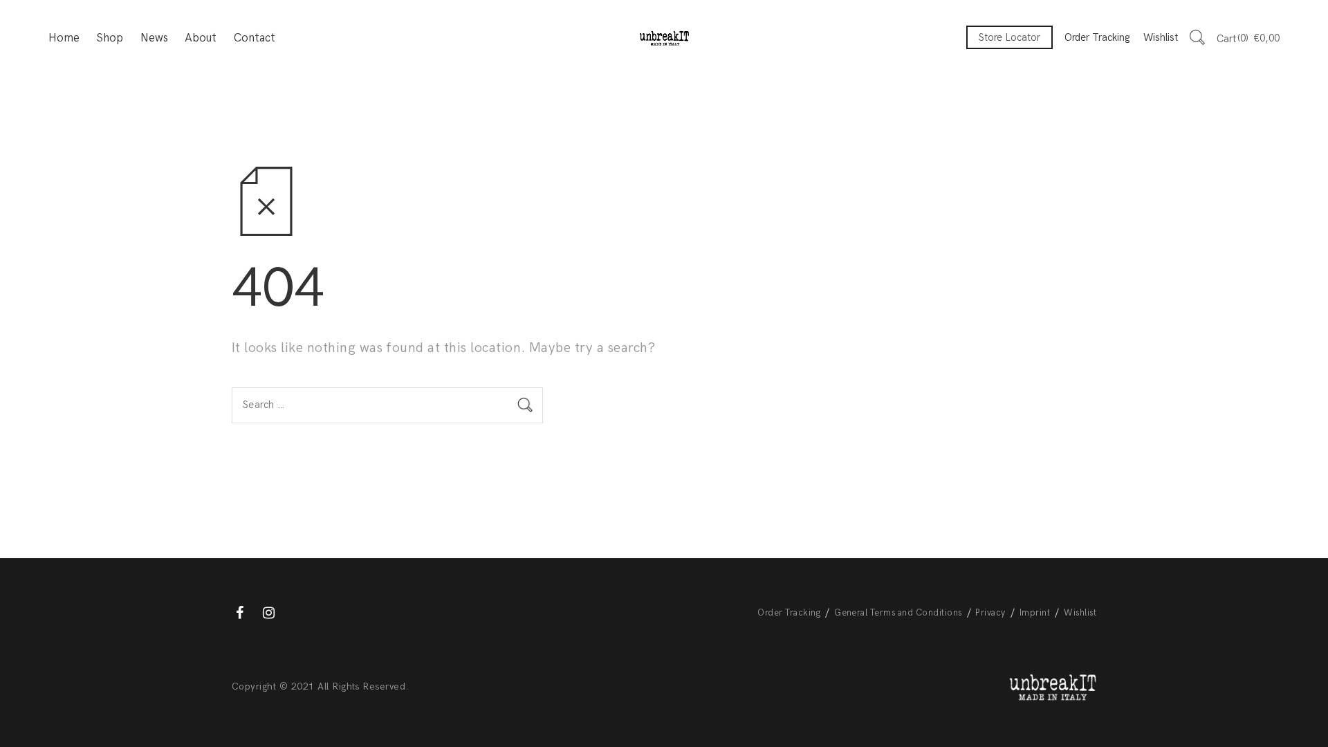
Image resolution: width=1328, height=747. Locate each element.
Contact (254, 38)
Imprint (1035, 612)
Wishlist (1160, 37)
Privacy (990, 612)
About (200, 38)
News (154, 38)
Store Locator (1009, 37)
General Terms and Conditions (897, 612)
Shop (109, 38)
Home (64, 38)
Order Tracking (1096, 37)
